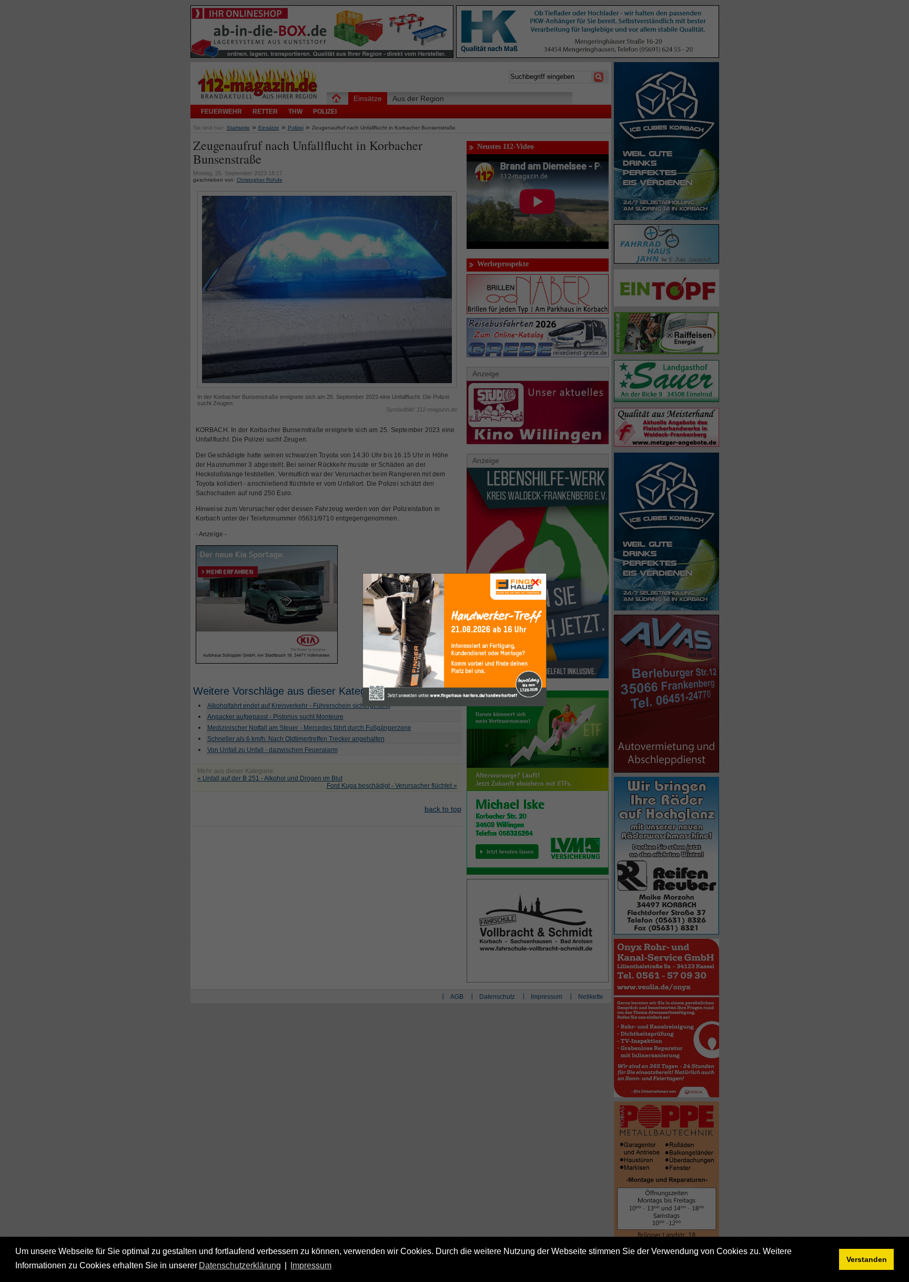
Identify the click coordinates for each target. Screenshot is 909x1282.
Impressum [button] (310, 1265)
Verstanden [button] (866, 1259)
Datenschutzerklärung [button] (240, 1265)
